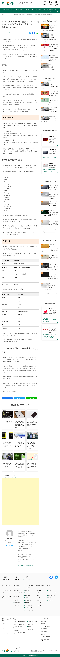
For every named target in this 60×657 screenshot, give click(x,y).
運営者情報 (43, 621)
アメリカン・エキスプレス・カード (18, 599)
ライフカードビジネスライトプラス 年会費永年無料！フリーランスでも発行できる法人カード (50, 277)
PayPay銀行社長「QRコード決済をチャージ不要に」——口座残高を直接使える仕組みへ (32, 445)
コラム (49, 590)
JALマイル (27, 592)
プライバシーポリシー (46, 626)
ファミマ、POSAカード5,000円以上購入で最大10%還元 (53, 93)
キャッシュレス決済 (9, 477)
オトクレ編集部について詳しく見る (26, 565)
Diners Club (5, 633)
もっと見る (49, 231)
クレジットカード (52, 592)
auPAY (38, 597)
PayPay (38, 588)
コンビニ (27, 597)
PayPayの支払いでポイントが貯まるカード (7, 423)
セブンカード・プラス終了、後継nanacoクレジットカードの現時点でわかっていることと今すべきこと (49, 38)
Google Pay (39, 602)
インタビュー (51, 600)
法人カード (50, 597)
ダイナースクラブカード (18, 606)
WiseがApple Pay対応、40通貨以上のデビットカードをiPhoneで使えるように (19, 466)
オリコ (29, 626)
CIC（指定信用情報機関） (19, 624)
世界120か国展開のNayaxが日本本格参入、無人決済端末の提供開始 (7, 444)
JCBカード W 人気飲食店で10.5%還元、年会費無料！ (53, 187)
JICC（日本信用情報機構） (20, 621)
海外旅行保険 (28, 600)
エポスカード (17, 596)
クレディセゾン (31, 629)
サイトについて (44, 618)
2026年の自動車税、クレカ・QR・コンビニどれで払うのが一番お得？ (7, 465)
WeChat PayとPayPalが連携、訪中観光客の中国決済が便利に (32, 423)
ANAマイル (27, 595)
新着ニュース (45, 5)
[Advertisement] (20, 488)
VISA (4, 623)
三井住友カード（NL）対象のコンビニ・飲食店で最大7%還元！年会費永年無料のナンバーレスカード (49, 214)
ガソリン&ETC (28, 605)
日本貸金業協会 (17, 630)
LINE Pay (39, 590)
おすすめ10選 (5, 588)
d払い (38, 595)
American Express (6, 630)
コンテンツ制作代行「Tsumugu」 (45, 637)
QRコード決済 (19, 477)
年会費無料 (27, 588)
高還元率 (27, 590)
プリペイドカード (29, 610)
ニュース (50, 588)
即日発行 (27, 602)
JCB (3, 628)
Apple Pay (39, 600)
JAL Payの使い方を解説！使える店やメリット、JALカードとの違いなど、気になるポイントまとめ (49, 48)
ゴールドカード (28, 607)
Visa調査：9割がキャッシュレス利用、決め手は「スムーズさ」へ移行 (20, 444)
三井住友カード (17, 602)
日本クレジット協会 (32, 621)
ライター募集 (44, 628)
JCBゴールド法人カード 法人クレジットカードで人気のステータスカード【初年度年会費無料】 (49, 248)
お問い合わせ (44, 631)
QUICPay (39, 605)
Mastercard (5, 625)
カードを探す (55, 5)
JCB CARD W (17, 588)
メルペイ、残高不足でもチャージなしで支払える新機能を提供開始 (31, 465)
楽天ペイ (39, 592)
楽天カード (16, 590)
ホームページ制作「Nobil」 (45, 640)
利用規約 (43, 623)
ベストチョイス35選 (7, 590)
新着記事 (50, 4)
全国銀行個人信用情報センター (19, 627)
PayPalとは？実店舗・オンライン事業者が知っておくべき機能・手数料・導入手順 (19, 424)
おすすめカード (51, 595)
